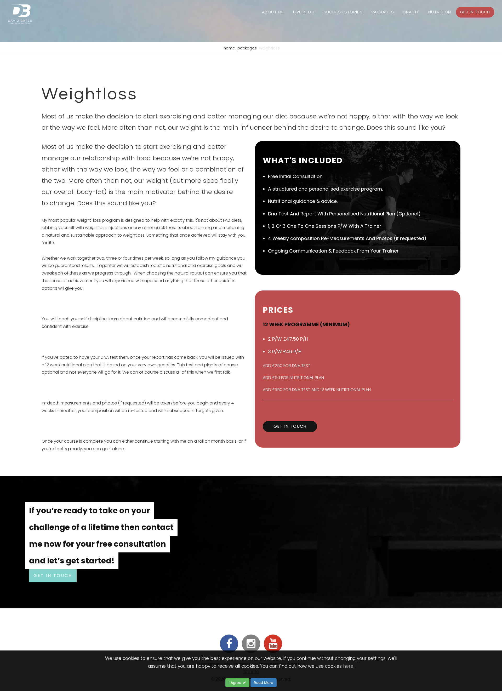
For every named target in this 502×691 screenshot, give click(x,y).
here (348, 666)
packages (383, 12)
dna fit (411, 12)
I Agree (235, 682)
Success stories (343, 12)
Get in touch (475, 12)
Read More (263, 682)
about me (273, 12)
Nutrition (439, 12)
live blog (304, 12)
